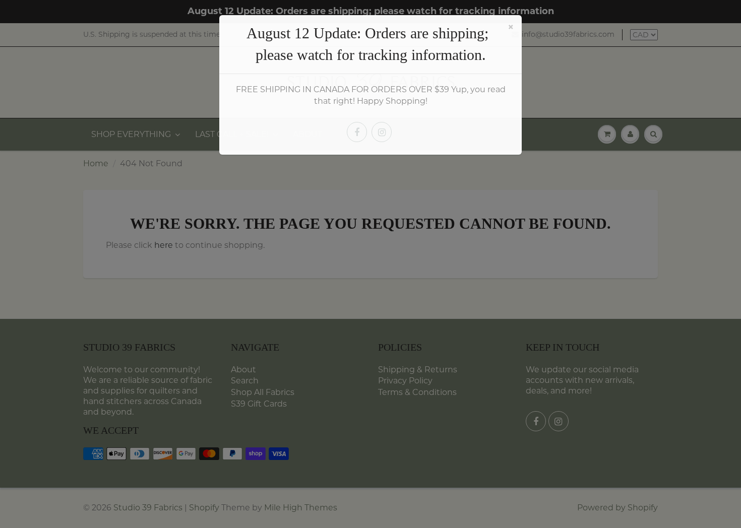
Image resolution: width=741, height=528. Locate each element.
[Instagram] (382, 132)
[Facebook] (357, 132)
